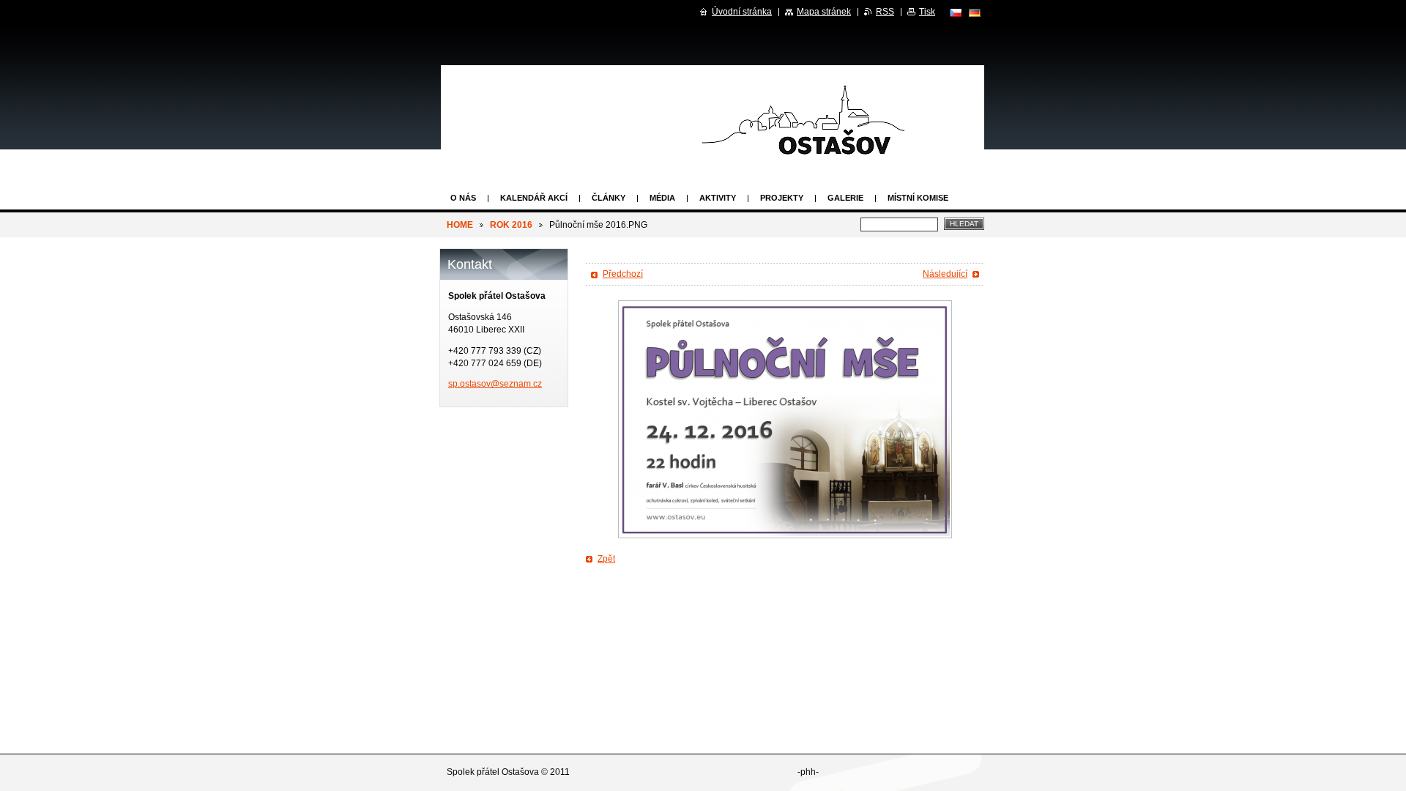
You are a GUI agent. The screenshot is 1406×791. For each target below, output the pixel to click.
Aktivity (717, 197)
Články (608, 197)
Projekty (781, 197)
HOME (460, 225)
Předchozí (623, 274)
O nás (463, 197)
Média (662, 197)
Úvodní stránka (742, 12)
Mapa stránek (824, 12)
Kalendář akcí (534, 197)
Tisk (927, 12)
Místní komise (918, 197)
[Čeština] (955, 12)
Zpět (606, 559)
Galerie (845, 197)
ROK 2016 (511, 225)
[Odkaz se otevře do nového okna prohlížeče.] (785, 419)
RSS (885, 12)
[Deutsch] (975, 12)
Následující (945, 274)
